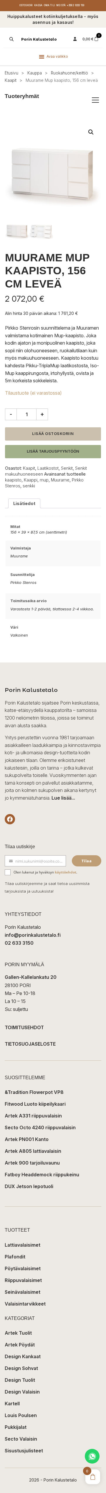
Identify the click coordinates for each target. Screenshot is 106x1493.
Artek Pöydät (20, 1345)
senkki (29, 485)
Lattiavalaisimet (22, 1245)
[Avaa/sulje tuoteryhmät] (95, 100)
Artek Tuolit (18, 1333)
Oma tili (49, 5)
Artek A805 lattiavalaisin (33, 1151)
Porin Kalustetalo (39, 39)
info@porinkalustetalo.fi (33, 935)
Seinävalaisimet (22, 1292)
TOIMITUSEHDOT (24, 1027)
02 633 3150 (19, 943)
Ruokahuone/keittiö (69, 73)
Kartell (12, 1403)
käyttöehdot (65, 872)
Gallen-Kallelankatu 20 (31, 977)
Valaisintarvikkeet (25, 1304)
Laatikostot (48, 468)
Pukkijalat (15, 1427)
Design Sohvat (21, 1368)
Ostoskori (26, 5)
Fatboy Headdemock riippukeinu (42, 1175)
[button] (91, 132)
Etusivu (11, 73)
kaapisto (13, 479)
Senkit (67, 468)
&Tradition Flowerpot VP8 (34, 1092)
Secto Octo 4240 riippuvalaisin (40, 1127)
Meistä (61, 5)
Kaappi (30, 479)
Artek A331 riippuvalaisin (33, 1116)
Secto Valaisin (21, 1439)
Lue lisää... (63, 798)
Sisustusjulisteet (24, 1451)
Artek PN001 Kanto (27, 1139)
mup (44, 479)
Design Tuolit (20, 1380)
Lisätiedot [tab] (24, 503)
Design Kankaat (23, 1356)
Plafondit (15, 1257)
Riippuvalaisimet (23, 1280)
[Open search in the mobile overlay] (11, 39)
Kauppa (34, 73)
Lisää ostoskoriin (53, 433)
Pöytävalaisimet (23, 1268)
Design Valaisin (22, 1392)
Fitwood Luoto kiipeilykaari (35, 1104)
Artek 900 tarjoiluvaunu (32, 1163)
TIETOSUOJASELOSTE (30, 1044)
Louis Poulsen (21, 1415)
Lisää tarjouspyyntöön (53, 451)
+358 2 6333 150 (75, 5)
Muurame (60, 479)
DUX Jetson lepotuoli (29, 1186)
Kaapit (10, 80)
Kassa (38, 5)
